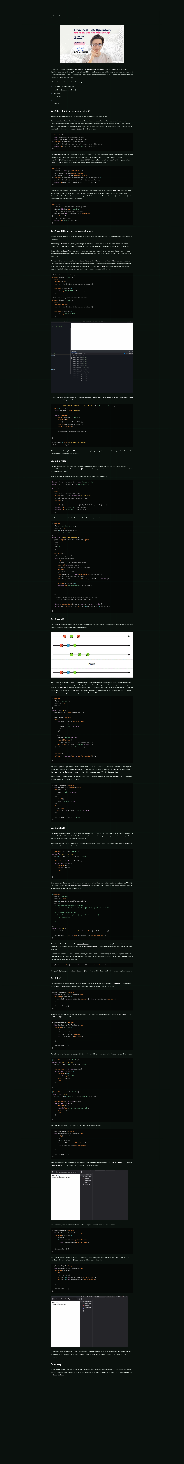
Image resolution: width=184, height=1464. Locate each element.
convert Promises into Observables (77, 886)
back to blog (60, 16)
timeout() (119, 777)
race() (73, 682)
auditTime (67, 251)
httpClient (125, 843)
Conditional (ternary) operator (91, 1354)
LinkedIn (61, 1375)
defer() (56, 833)
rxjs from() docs (82, 944)
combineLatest (59, 121)
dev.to (55, 1375)
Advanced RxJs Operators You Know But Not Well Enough (95, 69)
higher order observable (59, 986)
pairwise (57, 466)
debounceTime (64, 244)
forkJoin (57, 155)
